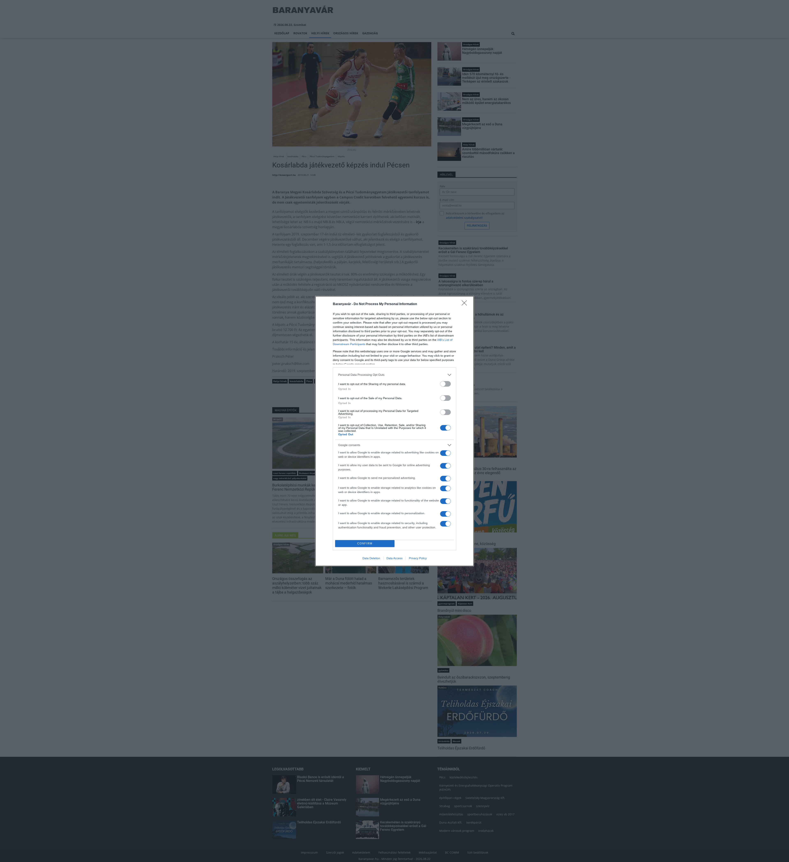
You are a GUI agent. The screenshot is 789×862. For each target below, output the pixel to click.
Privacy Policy (418, 558)
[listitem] (394, 375)
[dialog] (394, 431)
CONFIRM (365, 543)
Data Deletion (371, 558)
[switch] (445, 384)
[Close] (465, 304)
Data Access (394, 558)
